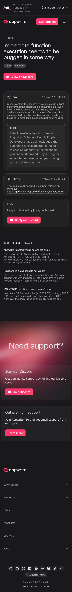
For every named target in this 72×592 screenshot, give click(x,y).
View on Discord (22, 76)
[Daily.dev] (42, 568)
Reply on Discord (26, 220)
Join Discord (21, 392)
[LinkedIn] (29, 568)
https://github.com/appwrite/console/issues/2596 (35, 191)
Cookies (45, 586)
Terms (25, 586)
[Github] (17, 568)
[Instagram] (61, 568)
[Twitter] (23, 568)
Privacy (35, 586)
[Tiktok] (54, 568)
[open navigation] (64, 21)
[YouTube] (36, 568)
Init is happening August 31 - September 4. (38, 7)
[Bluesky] (48, 568)
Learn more (15, 433)
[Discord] (10, 568)
